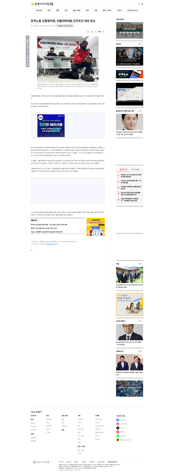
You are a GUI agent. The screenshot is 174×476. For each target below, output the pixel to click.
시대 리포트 (120, 19)
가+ (103, 32)
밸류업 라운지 (99, 432)
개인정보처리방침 (112, 462)
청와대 (33, 423)
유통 (47, 423)
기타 (79, 442)
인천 (79, 439)
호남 (79, 432)
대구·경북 (81, 436)
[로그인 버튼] (142, 4)
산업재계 (48, 419)
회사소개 (61, 462)
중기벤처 (48, 426)
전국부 (80, 423)
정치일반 (33, 430)
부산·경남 (81, 429)
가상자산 (64, 426)
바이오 (48, 429)
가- (96, 32)
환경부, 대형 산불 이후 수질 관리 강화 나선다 (44, 228)
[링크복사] (27, 65)
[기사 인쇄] (88, 31)
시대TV (119, 10)
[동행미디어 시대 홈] (42, 4)
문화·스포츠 (107, 10)
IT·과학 (48, 432)
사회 (95, 10)
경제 (57, 10)
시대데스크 (119, 351)
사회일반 (80, 419)
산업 (66, 10)
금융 (63, 419)
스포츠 (80, 453)
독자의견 (76, 462)
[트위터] (27, 53)
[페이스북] (27, 49)
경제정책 (33, 441)
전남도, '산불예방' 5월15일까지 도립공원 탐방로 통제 (46, 232)
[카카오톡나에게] (27, 45)
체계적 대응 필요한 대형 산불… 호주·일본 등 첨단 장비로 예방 (49, 224)
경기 (79, 426)
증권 (63, 423)
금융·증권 (76, 10)
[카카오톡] (27, 41)
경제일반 (33, 438)
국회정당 (33, 426)
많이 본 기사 (123, 169)
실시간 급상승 (135, 169)
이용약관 (83, 462)
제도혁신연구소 (132, 10)
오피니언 (39, 10)
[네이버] (27, 57)
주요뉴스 (98, 436)
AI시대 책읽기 (120, 321)
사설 (117, 264)
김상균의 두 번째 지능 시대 (125, 111)
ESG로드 (98, 429)
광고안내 (68, 462)
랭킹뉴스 (98, 439)
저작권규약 (92, 462)
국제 (87, 10)
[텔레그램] (27, 61)
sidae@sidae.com (51, 244)
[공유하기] (91, 31)
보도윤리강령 (101, 462)
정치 (49, 10)
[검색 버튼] (139, 4)
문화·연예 (81, 450)
